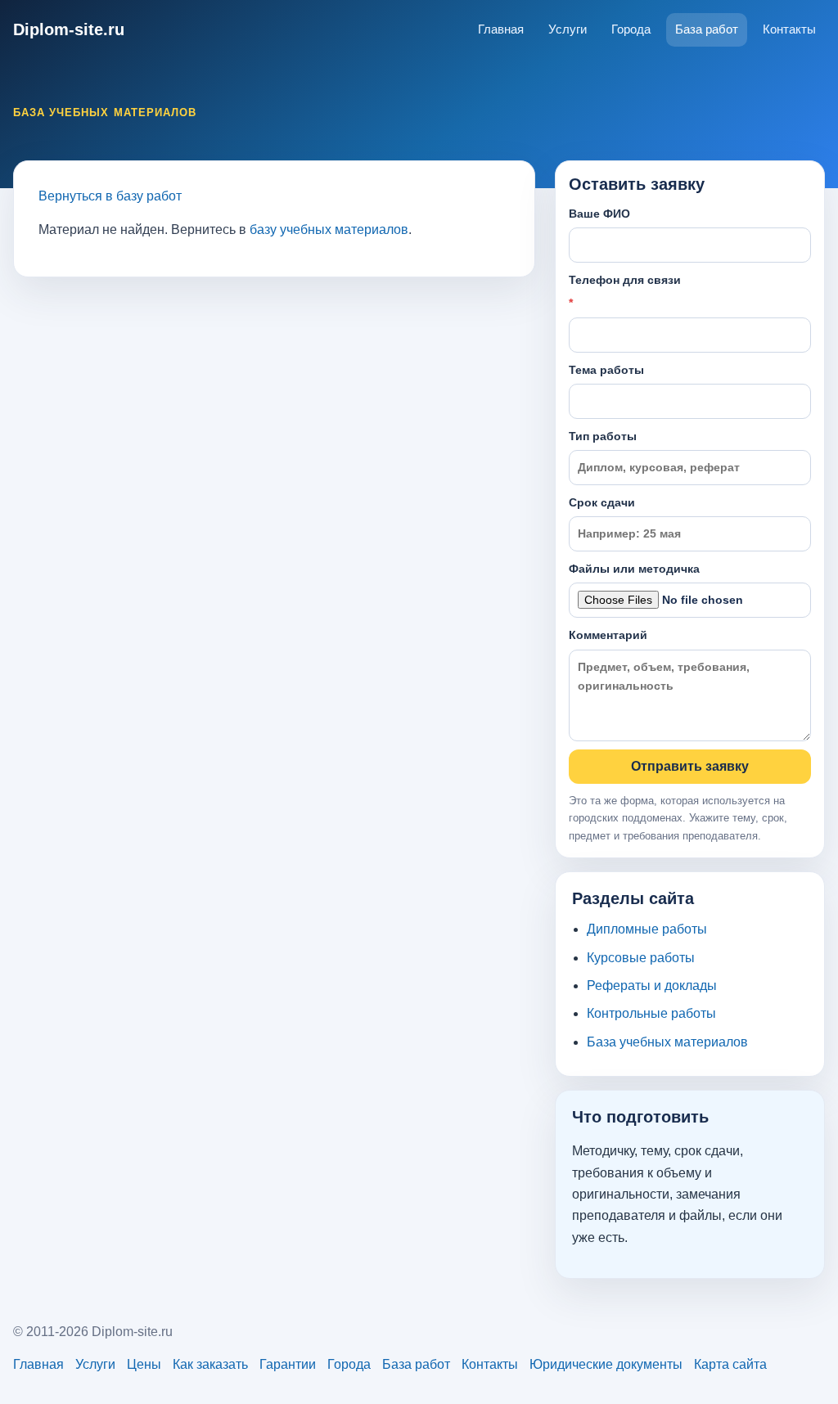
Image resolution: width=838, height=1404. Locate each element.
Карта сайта (730, 1364)
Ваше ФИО (599, 213)
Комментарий (608, 634)
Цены (144, 1364)
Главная (501, 29)
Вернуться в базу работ (110, 196)
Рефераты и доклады (652, 985)
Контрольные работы (651, 1013)
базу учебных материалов (329, 229)
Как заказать (210, 1364)
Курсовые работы (641, 958)
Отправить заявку (690, 766)
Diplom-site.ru (68, 29)
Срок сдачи (602, 502)
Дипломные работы (647, 929)
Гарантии (287, 1364)
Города (631, 29)
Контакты (789, 29)
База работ (706, 29)
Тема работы (606, 369)
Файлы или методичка (634, 568)
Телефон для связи (625, 291)
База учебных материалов (667, 1042)
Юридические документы (606, 1364)
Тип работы (603, 436)
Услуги (567, 29)
